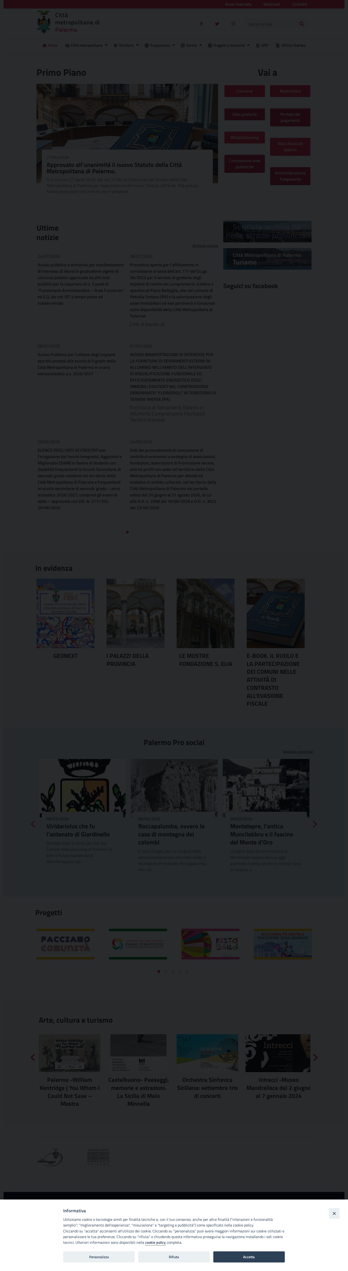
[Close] (334, 1213)
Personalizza (99, 1257)
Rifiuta (174, 1257)
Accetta (249, 1257)
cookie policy (155, 1242)
